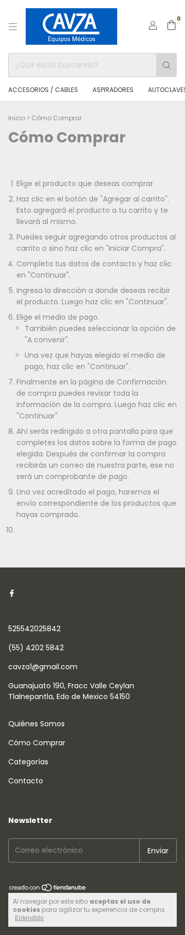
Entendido (29, 918)
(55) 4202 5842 (36, 648)
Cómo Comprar (36, 743)
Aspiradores (113, 89)
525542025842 (34, 629)
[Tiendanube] (48, 890)
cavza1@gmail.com (43, 667)
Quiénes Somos (36, 724)
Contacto (25, 781)
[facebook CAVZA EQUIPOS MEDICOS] (11, 593)
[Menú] (12, 26)
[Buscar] (166, 65)
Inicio (16, 118)
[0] (171, 26)
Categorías (28, 762)
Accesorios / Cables (43, 89)
